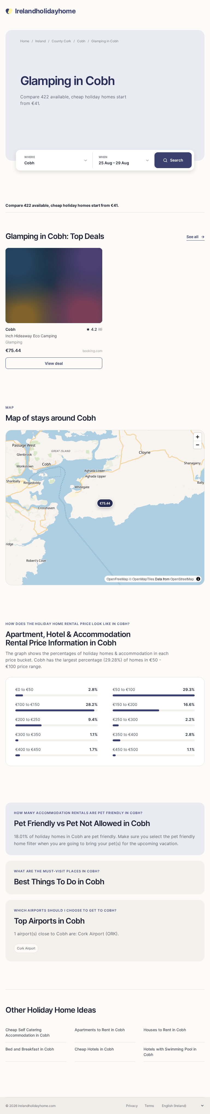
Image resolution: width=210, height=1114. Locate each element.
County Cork (61, 41)
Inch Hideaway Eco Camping (31, 335)
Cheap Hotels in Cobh (94, 1049)
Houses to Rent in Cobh (165, 1029)
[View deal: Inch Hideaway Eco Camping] (53, 285)
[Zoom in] (198, 437)
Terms (149, 1106)
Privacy (132, 1106)
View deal (54, 363)
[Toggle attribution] (198, 579)
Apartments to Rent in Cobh (100, 1029)
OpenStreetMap (182, 578)
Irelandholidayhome (45, 11)
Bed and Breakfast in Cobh (29, 1049)
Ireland (40, 41)
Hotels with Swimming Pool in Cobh (170, 1052)
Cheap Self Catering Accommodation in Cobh (27, 1032)
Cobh (81, 41)
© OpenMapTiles (141, 578)
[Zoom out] (198, 445)
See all (195, 236)
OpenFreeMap (117, 578)
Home (24, 41)
